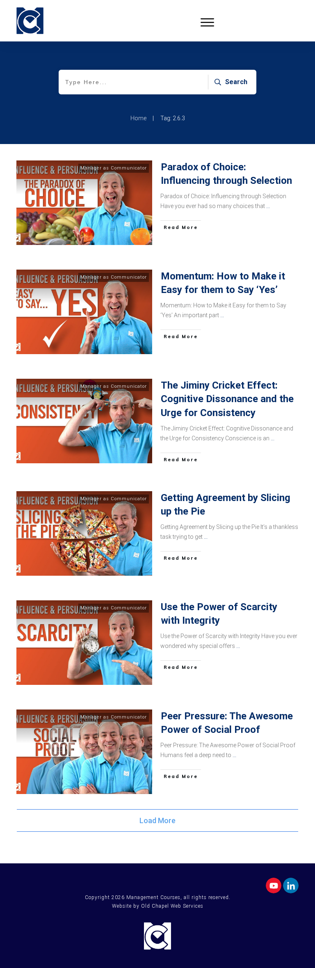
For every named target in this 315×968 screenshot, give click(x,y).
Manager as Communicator (113, 168)
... (268, 206)
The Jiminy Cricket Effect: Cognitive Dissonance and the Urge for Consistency (227, 399)
